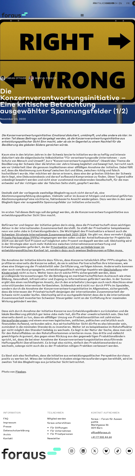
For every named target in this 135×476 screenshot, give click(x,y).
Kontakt (8, 438)
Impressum (9, 422)
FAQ (5, 418)
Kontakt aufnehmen (105, 412)
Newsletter (53, 438)
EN (120, 3)
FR (128, 3)
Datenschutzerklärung (16, 430)
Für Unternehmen (60, 430)
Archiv (7, 434)
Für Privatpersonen (61, 433)
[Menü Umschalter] (82, 15)
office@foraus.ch (101, 432)
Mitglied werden (56, 418)
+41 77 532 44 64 (101, 436)
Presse (7, 426)
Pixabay (20, 371)
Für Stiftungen (59, 427)
